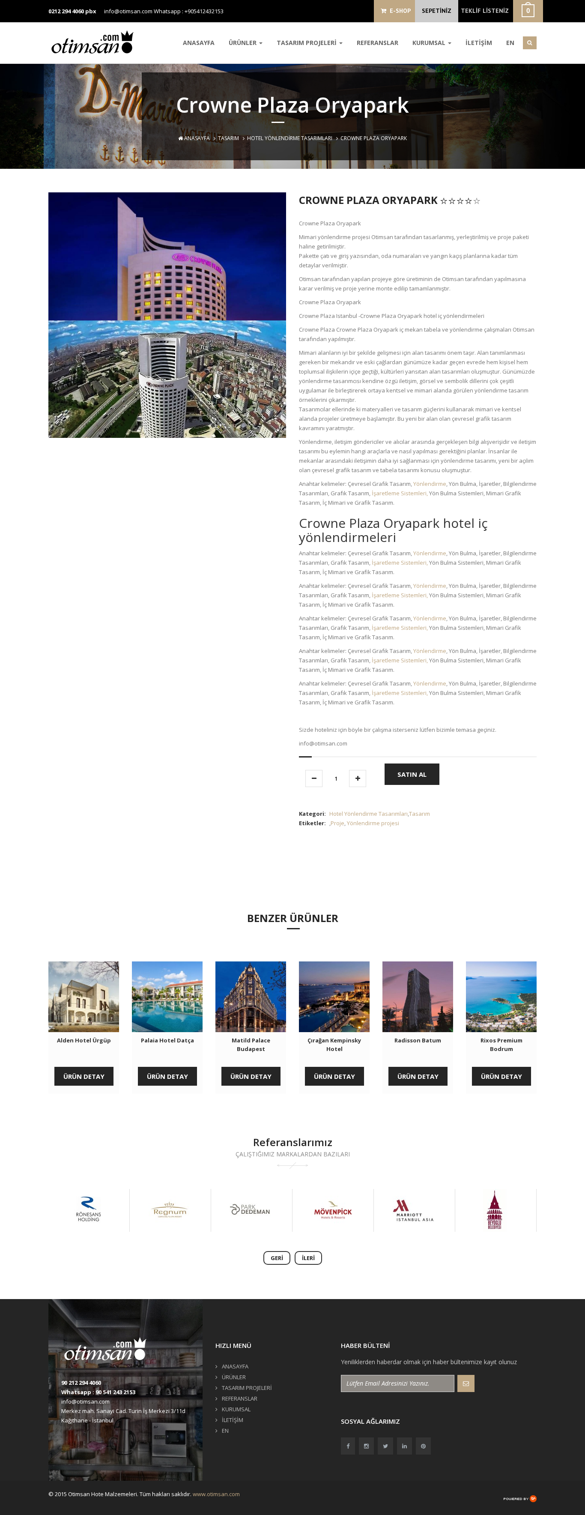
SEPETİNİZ (436, 11)
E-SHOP (398, 11)
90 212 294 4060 (81, 1382)
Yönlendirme (429, 484)
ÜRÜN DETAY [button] (83, 1076)
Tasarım (228, 138)
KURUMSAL (429, 43)
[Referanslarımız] (97, 1210)
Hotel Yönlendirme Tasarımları (289, 138)
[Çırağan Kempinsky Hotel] (334, 996)
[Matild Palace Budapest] (250, 996)
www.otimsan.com (216, 1494)
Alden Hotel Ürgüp (84, 1040)
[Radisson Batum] (417, 996)
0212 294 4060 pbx (72, 11)
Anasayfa (196, 138)
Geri (277, 1258)
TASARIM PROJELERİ (307, 43)
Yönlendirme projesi (373, 823)
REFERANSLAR (377, 43)
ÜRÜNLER (243, 43)
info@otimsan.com (128, 11)
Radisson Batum (417, 1040)
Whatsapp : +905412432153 (189, 11)
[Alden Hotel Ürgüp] (83, 996)
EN (510, 43)
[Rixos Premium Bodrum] (501, 996)
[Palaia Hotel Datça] (167, 996)
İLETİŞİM (479, 43)
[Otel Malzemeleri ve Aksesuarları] (95, 42)
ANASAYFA (199, 43)
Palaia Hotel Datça (167, 1040)
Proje (337, 823)
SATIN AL (412, 774)
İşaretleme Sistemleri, (400, 493)
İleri (308, 1258)
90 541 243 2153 (115, 1392)
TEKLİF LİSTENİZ (485, 11)
